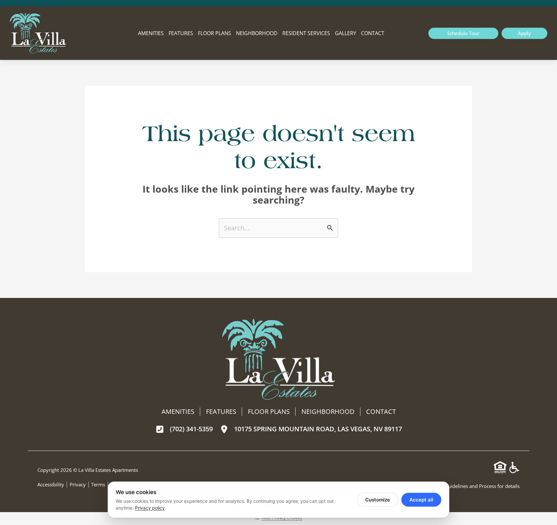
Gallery (345, 33)
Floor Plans (214, 33)
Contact (372, 33)
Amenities (151, 33)
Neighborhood (257, 33)
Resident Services (306, 33)
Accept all (421, 500)
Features (181, 33)
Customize (377, 500)
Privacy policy (150, 508)
